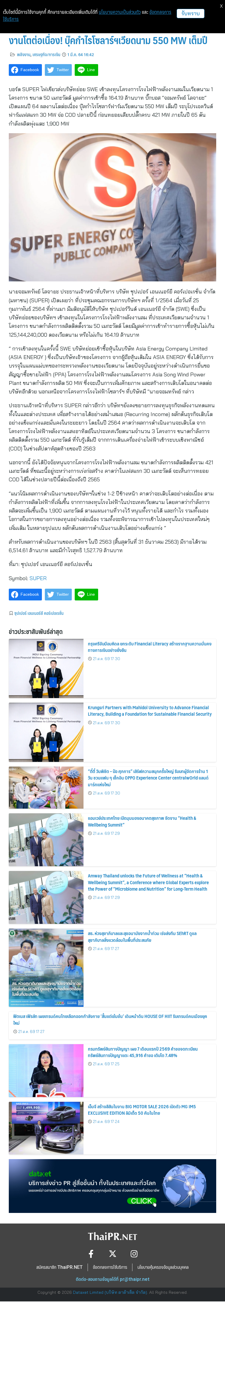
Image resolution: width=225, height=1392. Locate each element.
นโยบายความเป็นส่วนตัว (120, 12)
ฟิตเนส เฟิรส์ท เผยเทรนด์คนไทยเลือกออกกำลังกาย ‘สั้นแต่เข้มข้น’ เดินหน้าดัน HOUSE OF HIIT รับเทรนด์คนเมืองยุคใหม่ (110, 1019)
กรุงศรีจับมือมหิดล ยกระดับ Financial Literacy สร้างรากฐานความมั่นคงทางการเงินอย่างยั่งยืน (150, 647)
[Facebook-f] (91, 1254)
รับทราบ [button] (190, 13)
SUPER (38, 578)
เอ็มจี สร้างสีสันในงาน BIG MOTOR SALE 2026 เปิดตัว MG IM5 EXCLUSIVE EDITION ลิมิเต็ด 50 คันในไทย (142, 1109)
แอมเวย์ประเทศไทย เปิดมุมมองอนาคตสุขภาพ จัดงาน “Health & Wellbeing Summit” (142, 821)
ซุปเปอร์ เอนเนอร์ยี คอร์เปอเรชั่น (39, 613)
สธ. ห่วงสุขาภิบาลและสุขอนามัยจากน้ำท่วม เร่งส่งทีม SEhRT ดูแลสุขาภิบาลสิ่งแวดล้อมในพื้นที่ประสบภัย (142, 936)
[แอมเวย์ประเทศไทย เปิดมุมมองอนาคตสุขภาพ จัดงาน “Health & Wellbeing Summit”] (46, 839)
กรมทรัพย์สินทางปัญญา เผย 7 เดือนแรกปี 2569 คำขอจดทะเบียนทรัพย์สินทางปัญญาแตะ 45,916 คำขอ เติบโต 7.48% (143, 1052)
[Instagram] (134, 1254)
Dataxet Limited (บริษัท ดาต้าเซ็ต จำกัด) (110, 1292)
